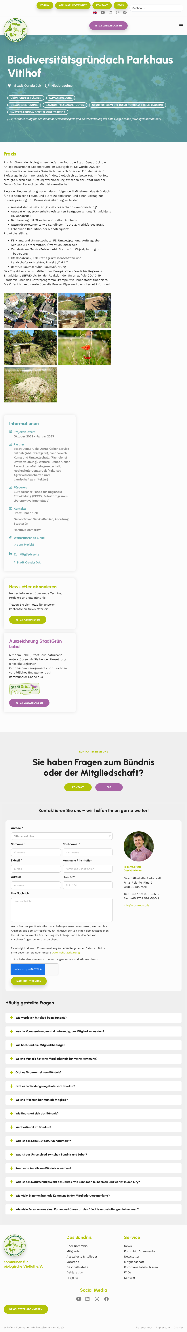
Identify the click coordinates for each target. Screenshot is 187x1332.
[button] (181, 25)
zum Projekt (25, 544)
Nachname (70, 844)
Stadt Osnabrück (28, 562)
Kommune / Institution (77, 860)
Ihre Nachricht (20, 893)
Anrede (16, 828)
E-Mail (15, 860)
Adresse (16, 877)
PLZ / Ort (69, 877)
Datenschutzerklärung (66, 952)
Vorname (17, 844)
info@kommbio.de (136, 905)
